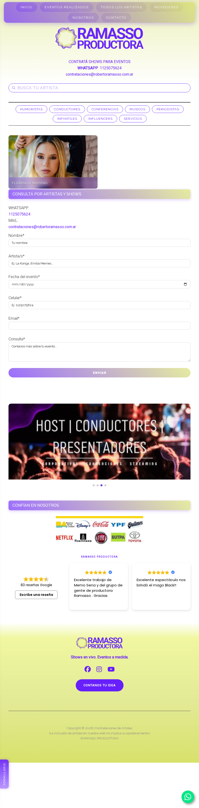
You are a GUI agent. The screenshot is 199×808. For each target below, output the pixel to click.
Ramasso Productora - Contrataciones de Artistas (99, 38)
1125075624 (111, 68)
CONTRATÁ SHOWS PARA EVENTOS (100, 61)
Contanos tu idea (99, 685)
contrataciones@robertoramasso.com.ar (99, 74)
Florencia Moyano (30, 183)
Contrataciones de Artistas (113, 728)
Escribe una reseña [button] (36, 594)
